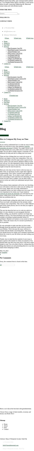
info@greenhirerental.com (10, 445)
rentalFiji (4, 252)
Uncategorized (4, 135)
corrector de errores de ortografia (9, 193)
